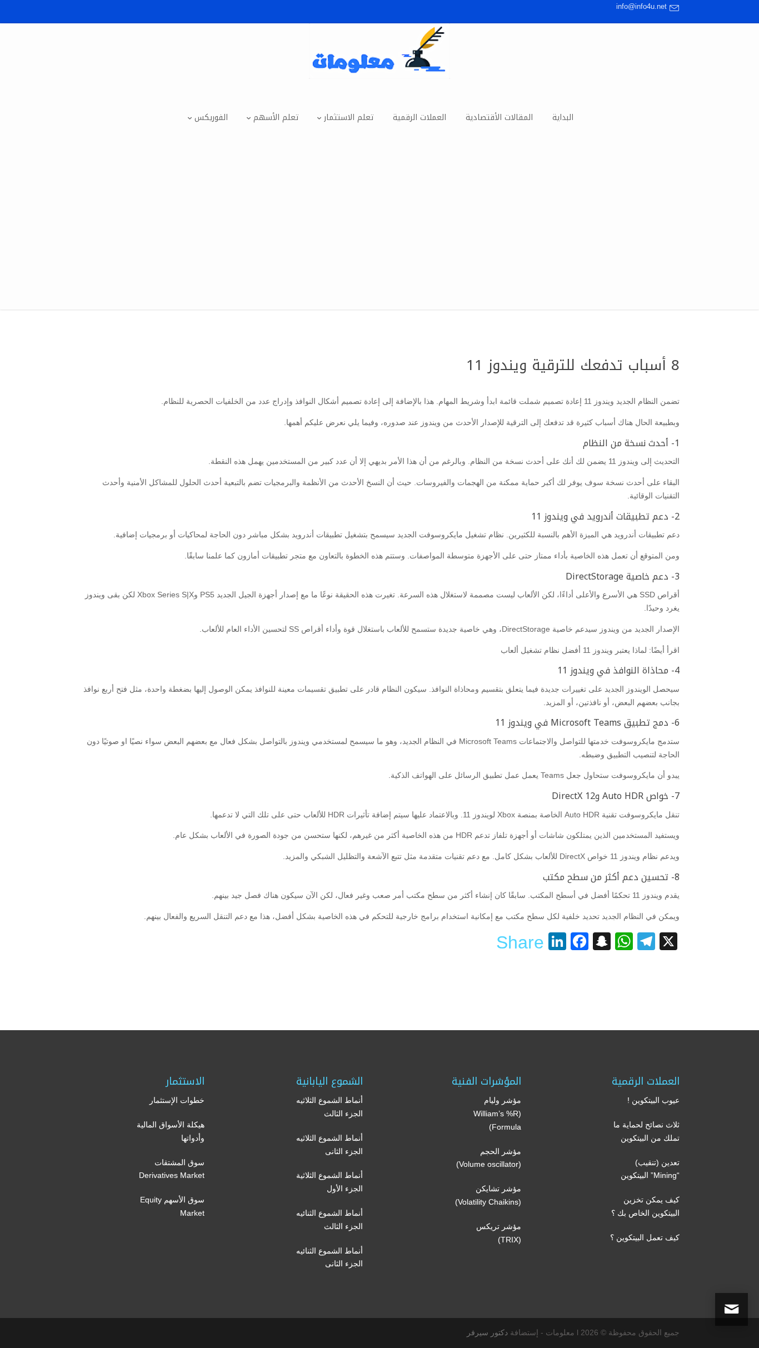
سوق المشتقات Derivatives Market (171, 1169)
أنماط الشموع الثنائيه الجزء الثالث (329, 1220)
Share (520, 942)
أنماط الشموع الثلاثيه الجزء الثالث (329, 1107)
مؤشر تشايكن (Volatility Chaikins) (488, 1195)
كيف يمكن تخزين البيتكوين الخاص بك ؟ (645, 1206)
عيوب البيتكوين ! (653, 1100)
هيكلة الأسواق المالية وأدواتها (170, 1131)
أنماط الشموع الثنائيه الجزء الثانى (329, 1257)
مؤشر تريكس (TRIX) (498, 1233)
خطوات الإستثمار (176, 1100)
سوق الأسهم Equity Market (172, 1206)
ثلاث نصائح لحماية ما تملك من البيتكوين (646, 1131)
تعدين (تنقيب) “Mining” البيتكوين (650, 1169)
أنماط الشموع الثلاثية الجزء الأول (329, 1182)
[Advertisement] (379, 231)
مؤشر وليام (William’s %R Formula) (497, 1113)
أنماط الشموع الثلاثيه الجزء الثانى (329, 1145)
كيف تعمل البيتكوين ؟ (645, 1237)
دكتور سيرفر (487, 1332)
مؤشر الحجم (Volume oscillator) (488, 1158)
